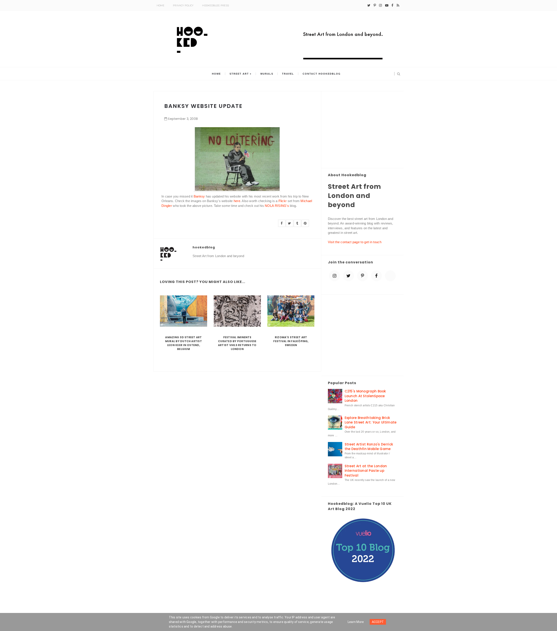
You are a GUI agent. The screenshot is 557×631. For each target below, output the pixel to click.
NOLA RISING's (277, 206)
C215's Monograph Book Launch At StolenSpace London (365, 396)
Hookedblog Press (215, 5)
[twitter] (368, 5)
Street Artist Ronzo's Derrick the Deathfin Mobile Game (369, 446)
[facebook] (392, 5)
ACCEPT (378, 622)
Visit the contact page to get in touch (354, 242)
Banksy (199, 196)
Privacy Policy (183, 5)
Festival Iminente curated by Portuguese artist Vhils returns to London (237, 343)
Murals (266, 73)
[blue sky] (390, 275)
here (237, 201)
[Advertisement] (362, 130)
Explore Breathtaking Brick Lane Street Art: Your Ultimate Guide (371, 422)
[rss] (398, 5)
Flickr (282, 201)
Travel (288, 73)
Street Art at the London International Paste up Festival (366, 471)
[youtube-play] (386, 5)
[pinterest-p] (375, 5)
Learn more (356, 622)
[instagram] (380, 5)
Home (160, 5)
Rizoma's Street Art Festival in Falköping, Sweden (290, 341)
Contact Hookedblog (322, 73)
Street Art (239, 73)
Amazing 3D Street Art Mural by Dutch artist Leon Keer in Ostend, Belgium (183, 343)
